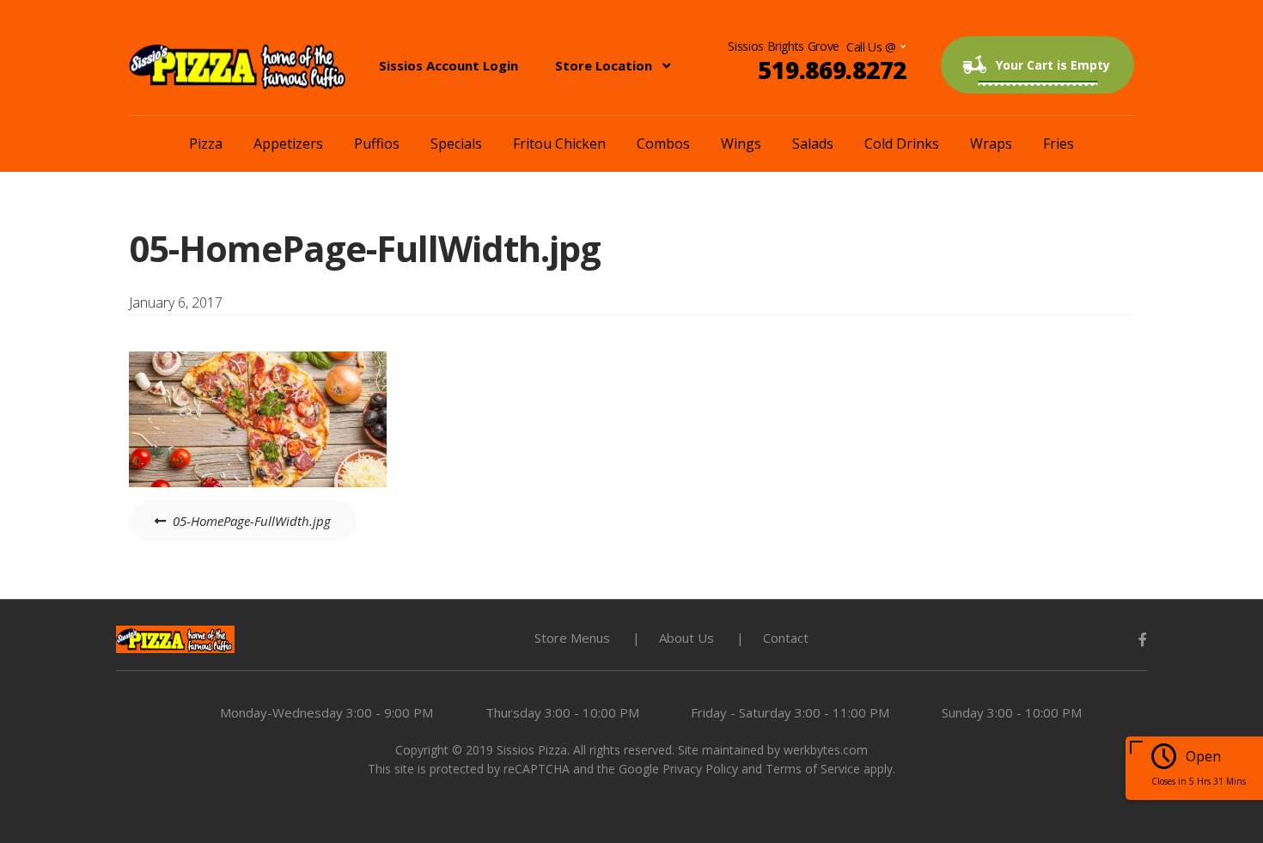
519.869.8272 (832, 69)
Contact (785, 637)
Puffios (377, 143)
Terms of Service (813, 769)
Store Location (603, 65)
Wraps (991, 143)
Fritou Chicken (559, 143)
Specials (456, 143)
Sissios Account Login (448, 65)
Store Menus (572, 637)
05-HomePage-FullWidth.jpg (252, 520)
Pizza (206, 143)
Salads (812, 143)
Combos (663, 143)
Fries (1058, 143)
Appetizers (288, 143)
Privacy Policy (700, 769)
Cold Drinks (901, 143)
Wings (741, 143)
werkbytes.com (826, 750)
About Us (686, 637)
